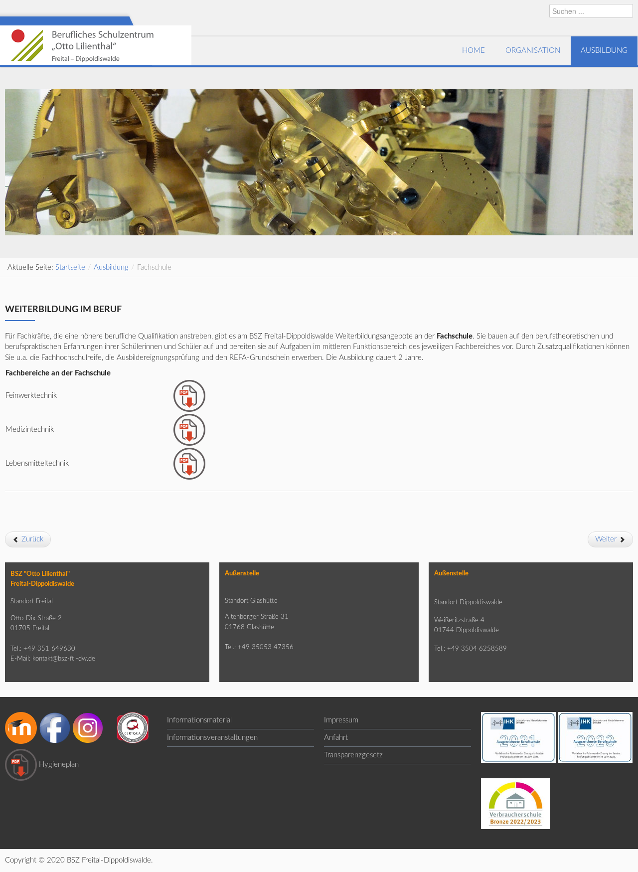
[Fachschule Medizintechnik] (189, 429)
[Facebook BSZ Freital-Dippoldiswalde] (55, 727)
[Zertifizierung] (133, 727)
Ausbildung (111, 267)
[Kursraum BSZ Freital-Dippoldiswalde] (21, 727)
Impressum (341, 720)
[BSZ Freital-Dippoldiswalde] (95, 50)
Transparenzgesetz (353, 755)
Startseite (70, 267)
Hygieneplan (59, 764)
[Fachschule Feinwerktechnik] (189, 395)
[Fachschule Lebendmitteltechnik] (189, 463)
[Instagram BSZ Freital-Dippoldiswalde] (88, 727)
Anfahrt (336, 737)
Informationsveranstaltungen (212, 737)
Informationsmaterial (199, 720)
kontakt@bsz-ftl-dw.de (63, 658)
